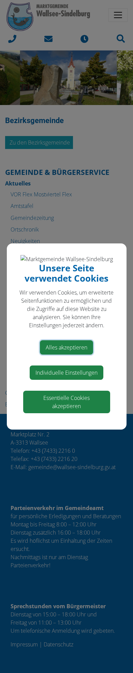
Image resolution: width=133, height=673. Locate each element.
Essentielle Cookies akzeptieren (66, 402)
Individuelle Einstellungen (66, 372)
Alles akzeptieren (66, 347)
